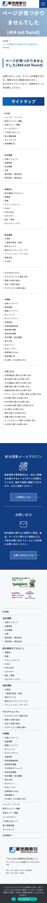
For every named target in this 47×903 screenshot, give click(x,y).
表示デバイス (10, 246)
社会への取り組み (12, 284)
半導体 (7, 238)
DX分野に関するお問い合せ (16, 398)
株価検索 (8, 356)
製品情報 (8, 235)
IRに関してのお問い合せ (15, 360)
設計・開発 (9, 219)
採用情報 (8, 143)
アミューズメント (12, 204)
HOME (7, 113)
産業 (6, 200)
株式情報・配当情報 (13, 337)
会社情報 (8, 155)
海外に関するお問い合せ (15, 413)
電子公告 (8, 341)
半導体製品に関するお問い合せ (18, 375)
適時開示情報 (10, 329)
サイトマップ (10, 140)
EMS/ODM (9, 212)
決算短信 (8, 322)
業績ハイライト (11, 311)
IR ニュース (10, 314)
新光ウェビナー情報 (13, 121)
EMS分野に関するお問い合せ (17, 401)
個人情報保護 (10, 136)
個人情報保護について (27, 899)
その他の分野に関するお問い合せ (19, 405)
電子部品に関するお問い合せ (17, 379)
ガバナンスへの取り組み (15, 288)
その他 (7, 261)
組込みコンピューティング (16, 250)
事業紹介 (8, 189)
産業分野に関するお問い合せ (17, 386)
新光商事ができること (14, 193)
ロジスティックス (12, 223)
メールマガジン (11, 128)
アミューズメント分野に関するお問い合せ (23, 394)
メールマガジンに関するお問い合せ (20, 420)
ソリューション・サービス (16, 253)
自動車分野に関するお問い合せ (18, 390)
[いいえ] (43, 893)
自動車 (7, 197)
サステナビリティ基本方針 (16, 276)
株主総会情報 (10, 333)
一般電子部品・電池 (13, 242)
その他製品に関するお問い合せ (18, 383)
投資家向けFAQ (11, 352)
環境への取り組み (12, 280)
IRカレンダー (10, 348)
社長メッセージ (11, 159)
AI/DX (7, 208)
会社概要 (8, 166)
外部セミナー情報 (12, 124)
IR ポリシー (10, 345)
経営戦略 (8, 307)
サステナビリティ (12, 273)
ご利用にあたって (12, 132)
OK (13, 899)
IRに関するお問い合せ (14, 409)
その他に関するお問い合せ (16, 424)
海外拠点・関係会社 (13, 178)
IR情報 (7, 299)
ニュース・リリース (13, 117)
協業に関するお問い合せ (15, 417)
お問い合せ (9, 371)
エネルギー (9, 216)
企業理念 (8, 162)
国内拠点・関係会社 (13, 174)
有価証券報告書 (11, 326)
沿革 (6, 170)
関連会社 (8, 257)
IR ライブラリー (12, 318)
